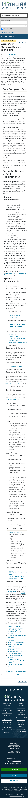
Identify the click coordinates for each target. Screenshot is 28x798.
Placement (18, 717)
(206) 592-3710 (16, 758)
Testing (25, 717)
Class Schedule (7, 725)
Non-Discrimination (6, 789)
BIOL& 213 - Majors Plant (15, 630)
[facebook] (6, 690)
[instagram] (10, 690)
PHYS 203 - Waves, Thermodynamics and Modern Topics (17, 660)
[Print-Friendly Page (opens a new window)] (22, 42)
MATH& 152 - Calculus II (16, 532)
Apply (14, 775)
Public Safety (21, 729)
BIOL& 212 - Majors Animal (15, 628)
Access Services (7, 722)
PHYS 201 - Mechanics (14, 653)
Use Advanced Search (7, 32)
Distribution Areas (11, 399)
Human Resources (7, 713)
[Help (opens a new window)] (25, 42)
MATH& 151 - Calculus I (15, 366)
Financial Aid (21, 708)
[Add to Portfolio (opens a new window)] (19, 42)
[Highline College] (14, 5)
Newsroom (7, 705)
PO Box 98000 (14, 743)
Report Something (21, 731)
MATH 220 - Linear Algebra (16, 642)
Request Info (14, 781)
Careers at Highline (7, 710)
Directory (7, 708)
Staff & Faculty (7, 715)
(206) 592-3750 (16, 761)
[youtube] (18, 690)
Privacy (24, 787)
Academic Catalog (7, 720)
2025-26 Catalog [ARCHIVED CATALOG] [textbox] (10, 15)
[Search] (26, 26)
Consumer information (17, 789)
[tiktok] (14, 690)
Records (21, 712)
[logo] (14, 697)
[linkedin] (21, 690)
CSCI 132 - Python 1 (14, 571)
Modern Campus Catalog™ (17, 796)
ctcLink (21, 703)
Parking (21, 726)
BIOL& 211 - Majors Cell (14, 626)
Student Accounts (7, 729)
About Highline (7, 703)
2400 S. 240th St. (14, 745)
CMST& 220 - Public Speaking (18, 342)
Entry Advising (21, 714)
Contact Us (14, 769)
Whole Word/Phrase (9, 28)
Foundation (7, 732)
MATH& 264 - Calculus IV (15, 651)
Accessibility (17, 790)
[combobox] (14, 15)
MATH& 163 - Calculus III (15, 650)
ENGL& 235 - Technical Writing (17, 671)
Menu (22, 3)
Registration (20, 710)
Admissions (21, 705)
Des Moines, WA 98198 (14, 746)
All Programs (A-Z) (14, 54)
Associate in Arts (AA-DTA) (13, 383)
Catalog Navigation (8, 36)
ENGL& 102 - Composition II (17, 324)
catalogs (8, 794)
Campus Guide (21, 720)
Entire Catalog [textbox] (5, 22)
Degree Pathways (7, 727)
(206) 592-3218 (18, 763)
